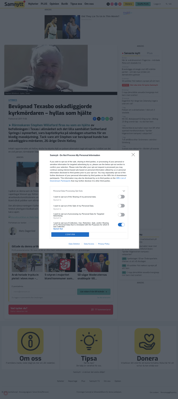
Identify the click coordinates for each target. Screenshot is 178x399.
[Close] (134, 155)
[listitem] (89, 191)
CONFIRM (70, 234)
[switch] (121, 196)
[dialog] (89, 199)
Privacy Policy (103, 244)
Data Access (89, 244)
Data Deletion (74, 244)
